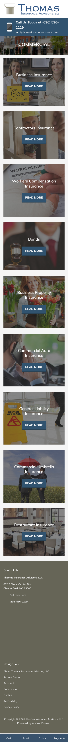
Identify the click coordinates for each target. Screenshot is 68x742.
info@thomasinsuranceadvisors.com (36, 32)
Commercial (10, 689)
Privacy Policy (11, 707)
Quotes (7, 695)
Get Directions (18, 595)
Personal (8, 683)
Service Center (12, 677)
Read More (34, 86)
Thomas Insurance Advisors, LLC (44, 719)
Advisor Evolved (41, 723)
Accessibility (10, 701)
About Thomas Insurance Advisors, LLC (26, 671)
